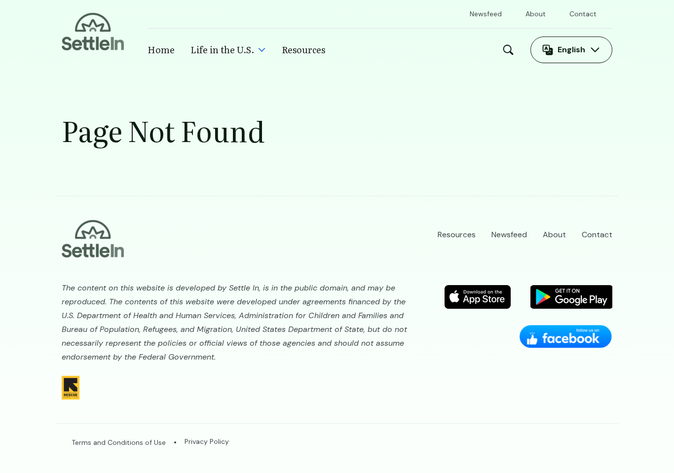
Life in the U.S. (222, 49)
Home (161, 49)
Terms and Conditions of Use (119, 442)
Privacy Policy (207, 441)
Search (510, 49)
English (571, 49)
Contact (583, 13)
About (535, 13)
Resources (303, 49)
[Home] (93, 31)
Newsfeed (486, 13)
